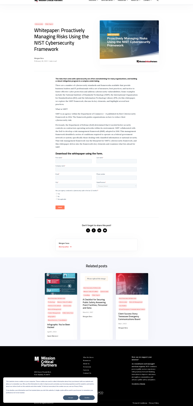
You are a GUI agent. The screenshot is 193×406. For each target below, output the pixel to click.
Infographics (51, 316)
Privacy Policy (154, 403)
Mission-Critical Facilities (64, 302)
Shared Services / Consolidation (57, 320)
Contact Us (87, 373)
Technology (51, 302)
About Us (86, 364)
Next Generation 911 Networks (56, 298)
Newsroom (87, 367)
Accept (70, 397)
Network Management (54, 309)
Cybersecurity (39, 24)
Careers (86, 370)
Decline (87, 397)
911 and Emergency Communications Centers (132, 309)
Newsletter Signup (138, 384)
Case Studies (122, 305)
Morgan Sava (39, 58)
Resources (86, 360)
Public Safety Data (68, 313)
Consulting (87, 295)
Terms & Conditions (140, 403)
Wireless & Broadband (54, 305)
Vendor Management (54, 313)
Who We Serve (88, 357)
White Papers (49, 24)
